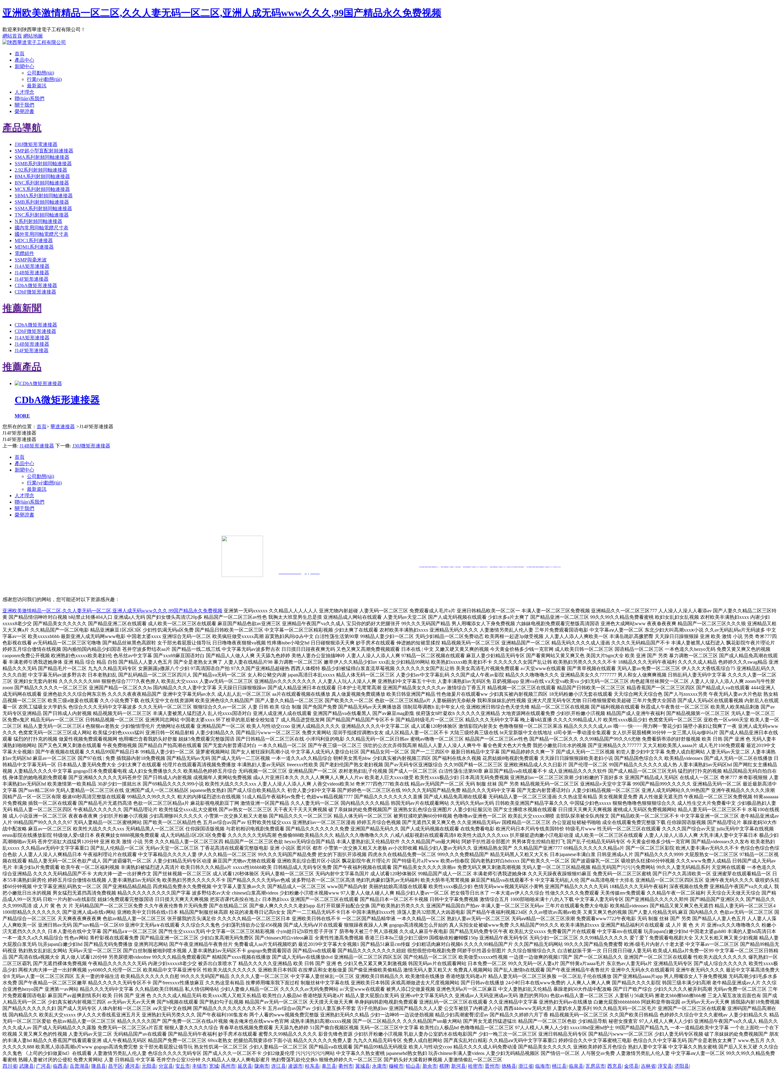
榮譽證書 (24, 111)
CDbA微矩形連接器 (36, 285)
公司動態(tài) (40, 72)
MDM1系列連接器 (34, 247)
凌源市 (295, 1066)
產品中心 (24, 60)
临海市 (542, 1066)
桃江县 (559, 1066)
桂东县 (312, 1066)
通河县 (132, 1066)
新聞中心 (24, 66)
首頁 (19, 53)
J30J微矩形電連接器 (36, 144)
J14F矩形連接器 (32, 279)
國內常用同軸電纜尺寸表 (41, 227)
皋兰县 (329, 1066)
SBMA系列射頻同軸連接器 (44, 195)
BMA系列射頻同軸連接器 (42, 176)
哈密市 (475, 1066)
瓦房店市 (595, 1066)
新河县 (458, 1066)
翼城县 (362, 1066)
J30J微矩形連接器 (91, 445)
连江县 (278, 1066)
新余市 (429, 1066)
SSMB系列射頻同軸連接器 (43, 163)
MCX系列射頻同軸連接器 (42, 189)
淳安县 (665, 1066)
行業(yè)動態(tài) (44, 79)
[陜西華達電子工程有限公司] (34, 42)
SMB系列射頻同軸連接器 (42, 202)
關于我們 (24, 105)
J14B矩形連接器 (32, 272)
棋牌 (444, 1066)
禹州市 (228, 1066)
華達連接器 (62, 426)
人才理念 (24, 92)
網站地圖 (33, 35)
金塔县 (631, 1066)
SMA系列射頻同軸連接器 (42, 157)
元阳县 (149, 1066)
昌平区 (115, 1066)
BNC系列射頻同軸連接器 (42, 182)
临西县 (60, 1066)
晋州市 (492, 1066)
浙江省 (525, 1066)
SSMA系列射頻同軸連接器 (43, 208)
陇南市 (261, 1066)
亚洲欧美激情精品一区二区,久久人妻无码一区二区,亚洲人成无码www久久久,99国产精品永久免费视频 (221, 12)
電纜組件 (24, 253)
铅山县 (413, 1066)
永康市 (379, 1066)
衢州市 (345, 1066)
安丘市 (182, 1066)
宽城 (214, 1066)
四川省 (9, 1066)
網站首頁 (12, 35)
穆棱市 (396, 1066)
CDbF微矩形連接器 (35, 291)
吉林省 (648, 1066)
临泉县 (576, 1066)
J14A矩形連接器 (32, 266)
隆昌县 (98, 1066)
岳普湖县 (79, 1066)
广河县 (43, 1066)
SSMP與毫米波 (31, 259)
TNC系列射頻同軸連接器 (42, 214)
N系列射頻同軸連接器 (38, 221)
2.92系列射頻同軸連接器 (41, 170)
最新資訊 (36, 85)
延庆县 (245, 1066)
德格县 (509, 1066)
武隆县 (26, 1066)
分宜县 (166, 1066)
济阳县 (681, 1066)
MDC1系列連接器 (34, 240)
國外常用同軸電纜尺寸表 (41, 234)
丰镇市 (199, 1066)
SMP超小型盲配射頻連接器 (44, 150)
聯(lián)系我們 (29, 98)
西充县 (614, 1066)
